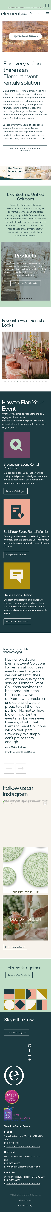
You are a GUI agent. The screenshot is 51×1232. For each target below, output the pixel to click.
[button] (15, 298)
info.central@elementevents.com (23, 1146)
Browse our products (19, 975)
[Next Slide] (27, 744)
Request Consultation (17, 621)
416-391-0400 (13, 1163)
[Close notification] (47, 5)
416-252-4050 (13, 1180)
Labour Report (25, 1200)
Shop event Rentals (16, 554)
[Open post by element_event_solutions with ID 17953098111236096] (25, 917)
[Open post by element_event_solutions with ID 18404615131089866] (25, 823)
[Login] (39, 14)
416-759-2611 (13, 1143)
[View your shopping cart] (31, 13)
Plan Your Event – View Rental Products (25, 149)
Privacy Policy (25, 1206)
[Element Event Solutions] (14, 13)
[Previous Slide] (23, 744)
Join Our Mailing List (16, 1032)
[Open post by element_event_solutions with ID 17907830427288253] (25, 870)
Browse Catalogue (15, 491)
